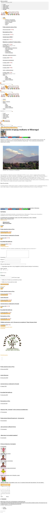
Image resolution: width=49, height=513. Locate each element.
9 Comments (3, 437)
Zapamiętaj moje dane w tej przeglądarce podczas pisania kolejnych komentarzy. (20, 266)
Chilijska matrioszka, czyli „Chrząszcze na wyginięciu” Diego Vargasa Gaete (18, 322)
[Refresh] (2, 275)
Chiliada (7, 50)
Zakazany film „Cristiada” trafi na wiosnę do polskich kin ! (14, 409)
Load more (2, 245)
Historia (7, 23)
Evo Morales (40, 502)
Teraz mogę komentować (10, 468)
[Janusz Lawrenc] (3, 481)
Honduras (27, 502)
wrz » (7, 496)
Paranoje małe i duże (7, 65)
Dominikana (8, 51)
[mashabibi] (3, 452)
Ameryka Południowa (5, 319)
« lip (2, 496)
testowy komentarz (8, 460)
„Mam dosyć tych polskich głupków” (9, 435)
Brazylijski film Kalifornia (6, 241)
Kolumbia (31, 502)
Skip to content (3, 1)
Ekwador (23, 502)
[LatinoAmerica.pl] (10, 15)
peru (5, 501)
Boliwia (12, 504)
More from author (7, 223)
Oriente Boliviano (9, 52)
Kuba (21, 501)
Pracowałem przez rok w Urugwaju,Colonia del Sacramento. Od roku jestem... (26, 482)
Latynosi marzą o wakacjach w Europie (9, 235)
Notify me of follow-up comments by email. (12, 279)
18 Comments (3, 420)
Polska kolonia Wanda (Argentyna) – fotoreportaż (12, 418)
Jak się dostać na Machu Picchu (8, 426)
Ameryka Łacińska (10, 501)
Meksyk (2, 501)
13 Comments (3, 429)
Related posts (6, 222)
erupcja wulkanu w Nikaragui (7, 208)
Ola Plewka (3, 211)
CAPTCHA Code (15, 277)
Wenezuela (6, 502)
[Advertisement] (24, 198)
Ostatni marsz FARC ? (8, 37)
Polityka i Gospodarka (5, 313)
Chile (15, 502)
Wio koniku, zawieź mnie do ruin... (9, 55)
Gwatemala (11, 502)
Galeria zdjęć (17, 501)
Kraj (2, 126)
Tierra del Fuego (9, 49)
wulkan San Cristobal (25, 208)
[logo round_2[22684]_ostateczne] (12, 353)
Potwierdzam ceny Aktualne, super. (12, 475)
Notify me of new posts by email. (9, 282)
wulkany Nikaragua (34, 208)
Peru (1, 226)
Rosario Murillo (17, 208)
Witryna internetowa (5, 264)
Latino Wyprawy (4, 295)
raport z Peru (8, 504)
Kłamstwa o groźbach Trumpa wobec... (12, 42)
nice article (8, 453)
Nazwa (2, 259)
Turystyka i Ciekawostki (12, 127)
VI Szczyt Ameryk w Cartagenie (8, 444)
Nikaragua (4, 127)
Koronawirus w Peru (7, 32)
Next (6, 45)
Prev (4, 45)
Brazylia (35, 502)
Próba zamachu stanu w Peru (10, 27)
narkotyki (16, 504)
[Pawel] (3, 474)
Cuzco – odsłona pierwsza (8, 70)
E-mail (2, 261)
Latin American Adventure (11, 47)
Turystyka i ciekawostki (10, 21)
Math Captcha (3, 268)
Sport (6, 24)
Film (1, 239)
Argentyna (18, 502)
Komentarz (3, 257)
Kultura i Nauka (8, 22)
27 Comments (3, 412)
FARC (20, 504)
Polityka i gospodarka (10, 19)
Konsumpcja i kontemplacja (8, 60)
